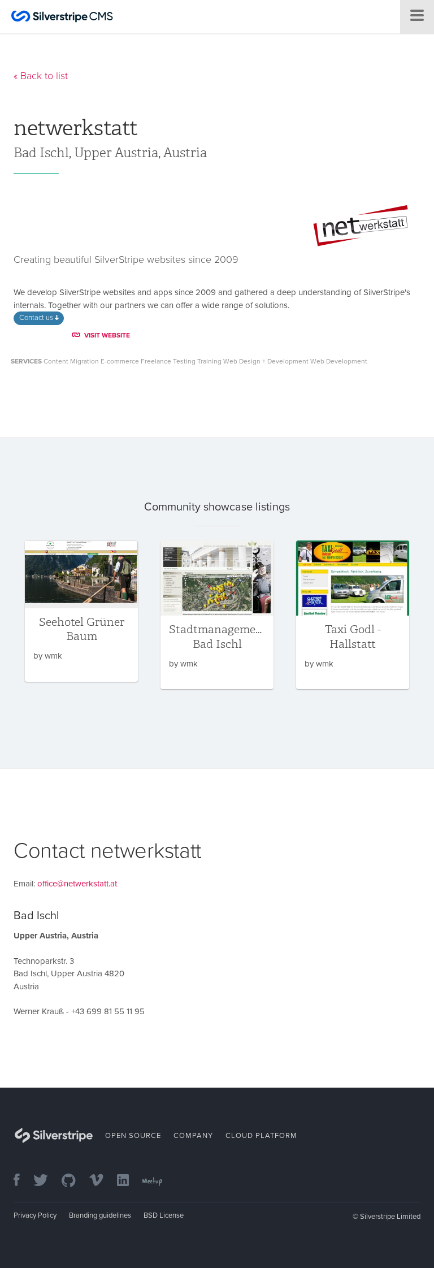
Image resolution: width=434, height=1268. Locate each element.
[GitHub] (74, 1181)
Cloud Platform (261, 1135)
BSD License (164, 1215)
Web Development (338, 361)
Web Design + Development (266, 361)
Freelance (156, 361)
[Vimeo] (102, 1181)
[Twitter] (46, 1181)
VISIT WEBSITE (107, 335)
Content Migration (71, 361)
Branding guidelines (100, 1215)
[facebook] (22, 1181)
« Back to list (41, 76)
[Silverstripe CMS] (62, 18)
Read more (81, 611)
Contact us (37, 317)
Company (193, 1135)
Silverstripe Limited (390, 1216)
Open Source (133, 1135)
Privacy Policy (35, 1215)
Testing (184, 361)
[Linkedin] (128, 1181)
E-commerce (120, 361)
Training (209, 361)
